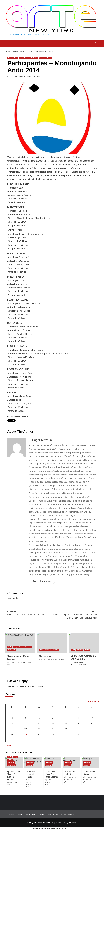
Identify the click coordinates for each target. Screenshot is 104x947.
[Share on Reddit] (56, 425)
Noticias (42, 58)
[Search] (95, 43)
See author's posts (42, 581)
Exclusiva (34, 58)
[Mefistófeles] (52, 643)
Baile (9, 647)
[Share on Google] (38, 425)
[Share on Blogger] (23, 425)
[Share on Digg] (33, 425)
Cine (49, 814)
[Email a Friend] (19, 425)
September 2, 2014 (30, 76)
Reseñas (48, 649)
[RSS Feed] (66, 425)
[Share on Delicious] (28, 425)
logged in (22, 686)
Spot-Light (11, 649)
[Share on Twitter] (14, 425)
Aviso (10, 58)
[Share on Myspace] (42, 425)
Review (55, 649)
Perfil (27, 814)
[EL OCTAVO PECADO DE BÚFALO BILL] (84, 643)
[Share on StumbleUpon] (47, 425)
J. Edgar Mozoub (15, 76)
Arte (34, 814)
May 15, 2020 (27, 662)
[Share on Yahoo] (52, 425)
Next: (75, 614)
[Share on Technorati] (61, 425)
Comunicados (24, 58)
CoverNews (60, 822)
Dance (21, 647)
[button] (8, 43)
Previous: (25, 613)
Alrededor (57, 814)
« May (8, 745)
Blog (15, 58)
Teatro (49, 58)
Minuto (19, 814)
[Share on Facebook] (9, 425)
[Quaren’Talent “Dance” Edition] (20, 643)
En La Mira (69, 814)
